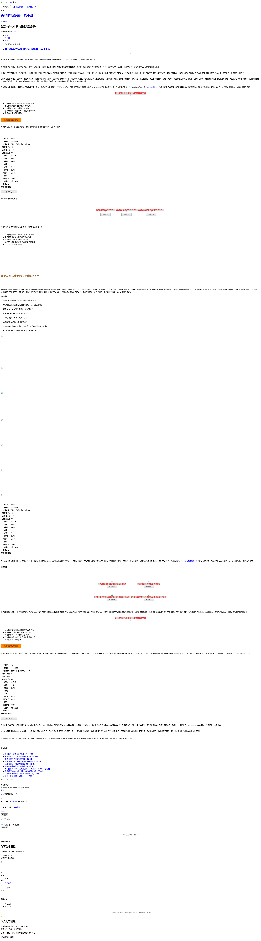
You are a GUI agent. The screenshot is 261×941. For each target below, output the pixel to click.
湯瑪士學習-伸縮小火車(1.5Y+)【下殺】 (19, 776)
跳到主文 (4, 21)
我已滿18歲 (5, 937)
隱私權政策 (142, 912)
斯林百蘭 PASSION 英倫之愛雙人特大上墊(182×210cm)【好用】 (28, 769)
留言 (16, 801)
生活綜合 (17, 31)
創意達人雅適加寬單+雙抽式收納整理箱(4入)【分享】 (24, 771)
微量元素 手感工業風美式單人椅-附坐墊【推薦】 (22, 756)
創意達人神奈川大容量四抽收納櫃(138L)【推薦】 (22, 774)
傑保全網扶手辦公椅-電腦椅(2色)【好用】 (20, 766)
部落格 (7, 38)
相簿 (6, 35)
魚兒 (2, 790)
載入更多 (4, 815)
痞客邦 (12, 801)
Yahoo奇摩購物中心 (152, 87)
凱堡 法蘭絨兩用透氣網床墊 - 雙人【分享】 (20, 764)
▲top (2, 811)
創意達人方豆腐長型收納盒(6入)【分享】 (19, 754)
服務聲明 (150, 912)
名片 (6, 40)
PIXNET (115, 912)
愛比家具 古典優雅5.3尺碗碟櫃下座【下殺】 (29, 49)
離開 (11, 937)
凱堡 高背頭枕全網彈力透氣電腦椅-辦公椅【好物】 (23, 761)
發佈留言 (4, 827)
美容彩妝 (16, 807)
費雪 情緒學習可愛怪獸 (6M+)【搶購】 (19, 759)
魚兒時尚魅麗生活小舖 (17, 16)
